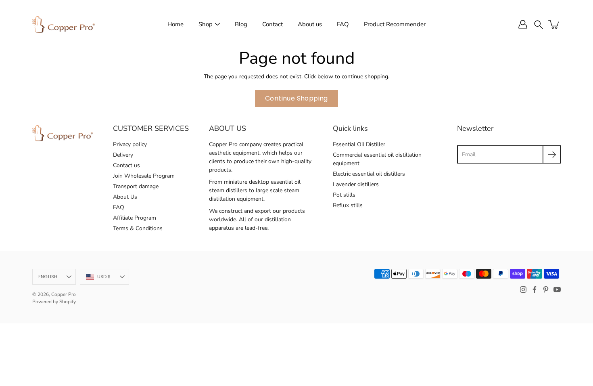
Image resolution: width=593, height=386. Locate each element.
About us (310, 24)
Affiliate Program (134, 218)
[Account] (522, 24)
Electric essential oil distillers (369, 174)
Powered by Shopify (54, 301)
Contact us (126, 165)
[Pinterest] (545, 289)
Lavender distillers (356, 184)
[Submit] (552, 154)
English (48, 276)
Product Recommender (395, 24)
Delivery (123, 155)
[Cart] (554, 24)
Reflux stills (348, 205)
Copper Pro (63, 294)
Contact (272, 24)
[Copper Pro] (63, 24)
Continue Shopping (296, 98)
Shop (205, 24)
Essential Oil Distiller (359, 144)
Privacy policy (130, 144)
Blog (241, 24)
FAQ (343, 24)
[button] (538, 24)
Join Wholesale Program (144, 176)
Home (175, 24)
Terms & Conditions (138, 228)
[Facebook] (534, 289)
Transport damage (136, 186)
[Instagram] (523, 289)
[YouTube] (557, 289)
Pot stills (344, 195)
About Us (125, 197)
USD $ (104, 276)
